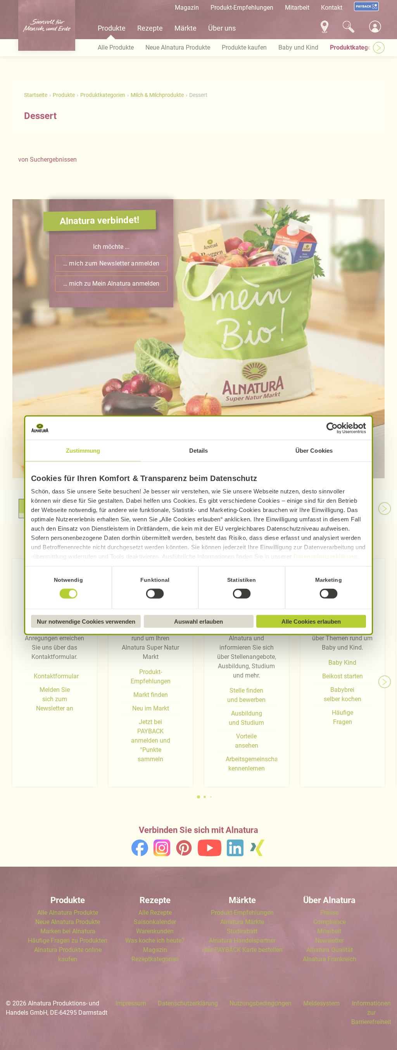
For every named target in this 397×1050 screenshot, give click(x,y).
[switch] (155, 594)
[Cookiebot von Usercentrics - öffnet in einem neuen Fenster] (332, 428)
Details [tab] (198, 450)
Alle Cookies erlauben (311, 621)
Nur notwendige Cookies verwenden (86, 621)
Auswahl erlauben (198, 621)
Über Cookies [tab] (314, 450)
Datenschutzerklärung (325, 556)
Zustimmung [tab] (83, 450)
